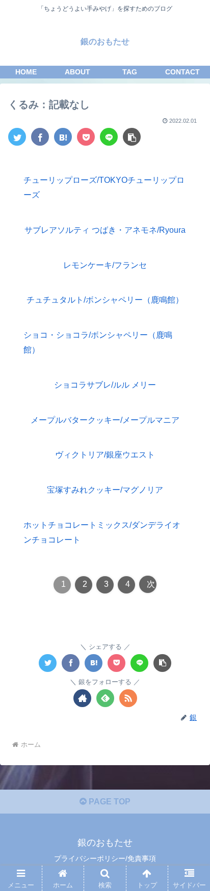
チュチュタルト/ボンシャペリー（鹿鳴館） (105, 299)
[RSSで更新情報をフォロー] (128, 698)
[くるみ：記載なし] (63, 137)
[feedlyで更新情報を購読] (105, 698)
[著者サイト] (82, 698)
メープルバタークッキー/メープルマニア (105, 420)
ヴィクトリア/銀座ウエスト (105, 454)
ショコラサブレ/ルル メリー (105, 385)
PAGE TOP (108, 801)
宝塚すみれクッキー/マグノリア (105, 489)
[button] (189, 830)
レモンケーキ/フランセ (105, 265)
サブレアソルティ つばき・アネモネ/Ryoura (105, 230)
